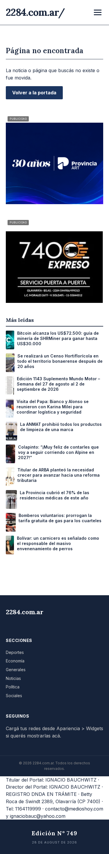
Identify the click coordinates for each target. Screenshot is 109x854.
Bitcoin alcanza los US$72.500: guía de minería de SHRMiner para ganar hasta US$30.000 (58, 338)
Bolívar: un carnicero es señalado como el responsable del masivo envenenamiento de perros (58, 543)
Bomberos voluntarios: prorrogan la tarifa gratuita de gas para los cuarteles (60, 518)
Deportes (15, 652)
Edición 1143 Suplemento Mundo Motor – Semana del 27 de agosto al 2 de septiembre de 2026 (58, 384)
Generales (16, 669)
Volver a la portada (34, 93)
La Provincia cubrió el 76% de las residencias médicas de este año (54, 495)
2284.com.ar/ (35, 12)
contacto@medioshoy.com (74, 809)
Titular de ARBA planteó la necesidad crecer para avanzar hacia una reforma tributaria (58, 475)
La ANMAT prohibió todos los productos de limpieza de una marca (61, 427)
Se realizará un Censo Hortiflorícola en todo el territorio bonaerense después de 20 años (60, 361)
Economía (15, 660)
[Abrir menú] (97, 12)
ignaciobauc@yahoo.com (37, 816)
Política (12, 686)
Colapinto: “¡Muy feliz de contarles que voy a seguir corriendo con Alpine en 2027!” (58, 452)
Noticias (13, 678)
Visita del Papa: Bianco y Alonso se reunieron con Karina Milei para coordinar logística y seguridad (53, 406)
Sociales (14, 695)
